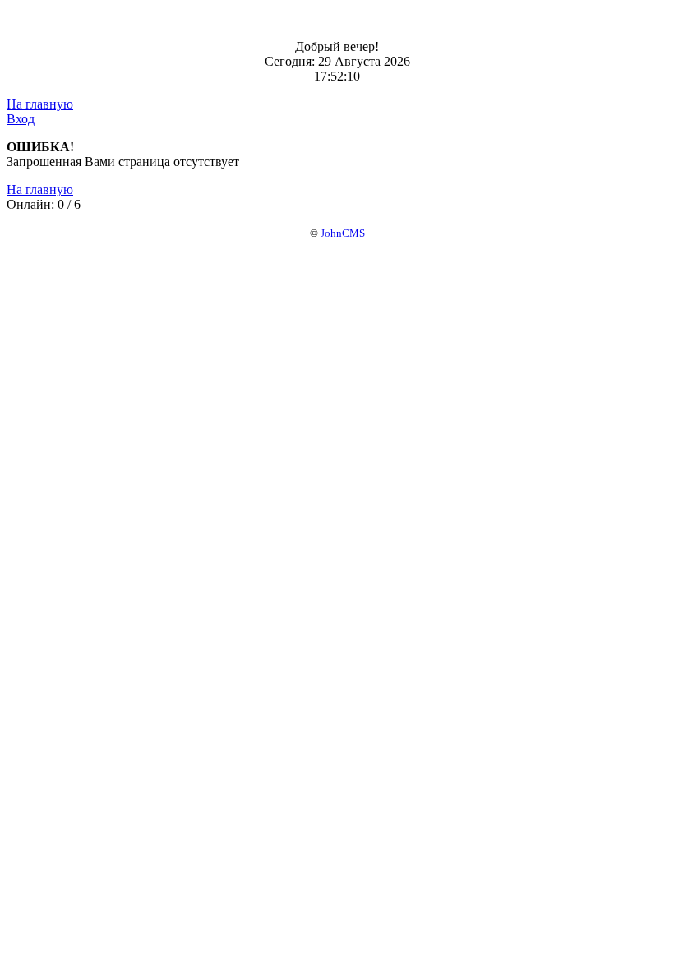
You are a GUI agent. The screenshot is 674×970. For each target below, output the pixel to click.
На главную (40, 104)
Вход (21, 119)
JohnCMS (343, 233)
